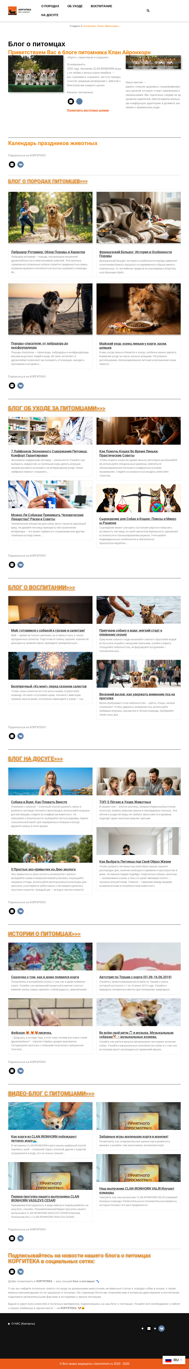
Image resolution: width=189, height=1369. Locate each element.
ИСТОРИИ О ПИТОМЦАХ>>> (44, 934)
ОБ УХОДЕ (75, 6)
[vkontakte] (79, 101)
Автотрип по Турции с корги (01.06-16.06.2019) (135, 977)
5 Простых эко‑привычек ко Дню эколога (43, 869)
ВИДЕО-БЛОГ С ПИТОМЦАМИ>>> (51, 1093)
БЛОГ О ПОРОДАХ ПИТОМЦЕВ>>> (48, 181)
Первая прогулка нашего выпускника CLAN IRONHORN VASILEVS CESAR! (45, 1198)
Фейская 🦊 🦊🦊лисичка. (31, 1033)
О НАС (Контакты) (23, 1323)
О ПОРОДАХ (50, 6)
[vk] (20, 164)
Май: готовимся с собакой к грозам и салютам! (48, 630)
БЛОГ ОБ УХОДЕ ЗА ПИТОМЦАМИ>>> (56, 408)
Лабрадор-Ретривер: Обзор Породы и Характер (48, 252)
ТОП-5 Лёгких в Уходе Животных (125, 802)
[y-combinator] (71, 101)
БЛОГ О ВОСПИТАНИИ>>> (41, 587)
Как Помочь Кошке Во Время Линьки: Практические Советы (128, 453)
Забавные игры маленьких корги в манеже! (133, 1136)
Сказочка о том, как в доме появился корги (45, 977)
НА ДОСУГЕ (50, 15)
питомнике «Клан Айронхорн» (101, 26)
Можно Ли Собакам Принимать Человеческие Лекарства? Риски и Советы (47, 517)
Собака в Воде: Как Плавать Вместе (39, 802)
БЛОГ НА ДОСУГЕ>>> (35, 759)
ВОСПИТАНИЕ (101, 6)
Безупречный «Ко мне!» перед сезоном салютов (49, 686)
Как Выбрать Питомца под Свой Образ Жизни (135, 861)
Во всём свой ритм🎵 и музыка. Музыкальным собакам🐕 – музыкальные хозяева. (136, 1035)
